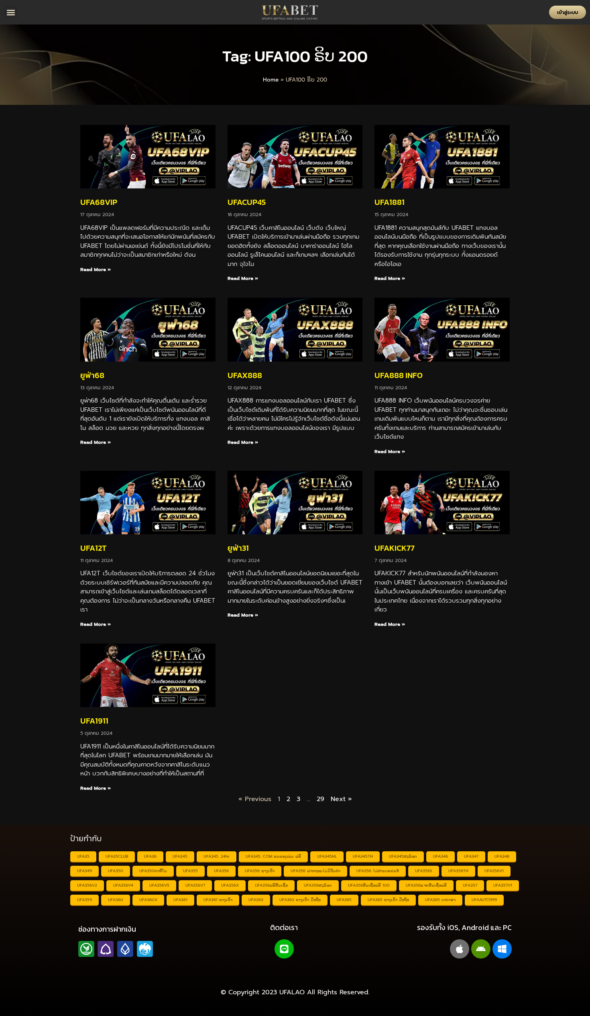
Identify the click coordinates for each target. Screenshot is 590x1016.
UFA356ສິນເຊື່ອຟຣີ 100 (369, 885)
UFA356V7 (195, 885)
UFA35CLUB (117, 856)
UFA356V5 (159, 885)
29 (320, 799)
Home (271, 80)
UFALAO (292, 992)
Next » (341, 799)
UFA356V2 (87, 885)
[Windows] (502, 949)
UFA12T (93, 548)
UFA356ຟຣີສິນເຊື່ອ (271, 885)
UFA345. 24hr (216, 856)
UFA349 (84, 871)
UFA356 (221, 871)
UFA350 (115, 871)
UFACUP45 (247, 202)
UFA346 (440, 856)
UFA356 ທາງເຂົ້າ (260, 871)
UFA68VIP (98, 202)
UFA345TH (363, 856)
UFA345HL (327, 856)
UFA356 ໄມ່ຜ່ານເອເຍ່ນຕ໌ (377, 871)
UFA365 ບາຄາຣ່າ (440, 900)
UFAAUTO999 (484, 900)
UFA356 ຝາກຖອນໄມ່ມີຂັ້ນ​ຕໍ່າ (315, 871)
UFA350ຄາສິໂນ (153, 871)
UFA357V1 (502, 885)
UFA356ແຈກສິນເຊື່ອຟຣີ (426, 885)
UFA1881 (389, 202)
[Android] (480, 949)
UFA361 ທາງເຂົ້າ (217, 900)
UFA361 (180, 900)
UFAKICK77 (394, 548)
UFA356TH (458, 871)
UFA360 (115, 900)
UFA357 (470, 885)
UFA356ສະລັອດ (318, 885)
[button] (10, 12)
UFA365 (344, 900)
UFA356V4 (123, 885)
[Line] (284, 949)
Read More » (95, 269)
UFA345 (180, 856)
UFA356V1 (494, 871)
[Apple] (459, 949)
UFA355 (190, 871)
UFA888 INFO (398, 375)
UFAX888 (245, 375)
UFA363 (255, 900)
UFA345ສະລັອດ (403, 856)
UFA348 (501, 856)
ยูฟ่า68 (92, 375)
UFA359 (84, 900)
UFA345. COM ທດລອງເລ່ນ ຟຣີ (273, 856)
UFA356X (230, 885)
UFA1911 (94, 721)
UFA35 (83, 856)
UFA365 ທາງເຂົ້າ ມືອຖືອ (388, 900)
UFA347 (471, 856)
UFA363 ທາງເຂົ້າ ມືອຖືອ (300, 900)
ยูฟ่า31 (238, 548)
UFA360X (148, 900)
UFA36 (150, 856)
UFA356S (423, 871)
